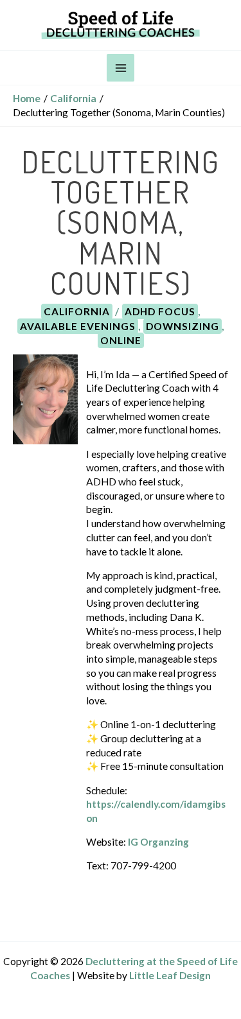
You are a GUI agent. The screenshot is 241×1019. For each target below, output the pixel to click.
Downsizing (182, 326)
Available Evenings (78, 326)
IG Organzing (158, 842)
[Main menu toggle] (120, 68)
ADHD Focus (160, 311)
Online (120, 340)
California (77, 311)
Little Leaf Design (170, 975)
